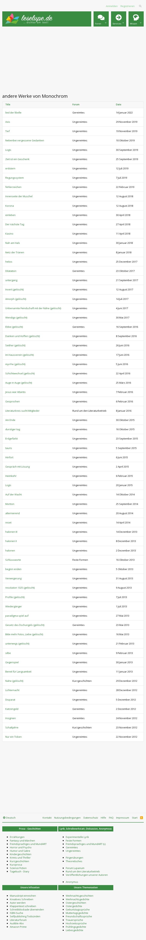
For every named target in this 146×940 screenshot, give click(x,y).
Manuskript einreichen (23, 895)
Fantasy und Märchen (22, 840)
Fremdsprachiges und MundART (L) (86, 844)
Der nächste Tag (14, 224)
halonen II (11, 541)
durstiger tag (12, 429)
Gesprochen (12, 401)
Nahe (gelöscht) (14, 681)
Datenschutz (90, 817)
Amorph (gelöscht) (15, 299)
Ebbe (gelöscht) (14, 326)
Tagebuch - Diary (19, 871)
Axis (7, 122)
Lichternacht (12, 690)
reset (8, 522)
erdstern (10, 168)
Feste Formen (73, 840)
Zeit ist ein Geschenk (17, 159)
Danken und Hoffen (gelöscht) (22, 336)
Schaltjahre (11, 727)
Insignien (10, 718)
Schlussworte (13, 559)
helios (8, 261)
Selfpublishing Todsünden (25, 916)
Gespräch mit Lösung (17, 466)
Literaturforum (18, 920)
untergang (11, 280)
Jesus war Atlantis (15, 392)
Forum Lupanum (75, 868)
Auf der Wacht (13, 494)
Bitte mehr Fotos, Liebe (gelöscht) (24, 634)
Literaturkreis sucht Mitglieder (22, 410)
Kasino (9, 233)
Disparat (10, 699)
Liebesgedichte (74, 930)
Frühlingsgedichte (76, 926)
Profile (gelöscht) (15, 597)
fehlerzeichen (13, 187)
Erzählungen (17, 837)
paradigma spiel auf (17, 615)
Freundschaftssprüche (79, 916)
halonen (10, 550)
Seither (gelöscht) (15, 345)
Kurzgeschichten (19, 861)
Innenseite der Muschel (19, 196)
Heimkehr (11, 476)
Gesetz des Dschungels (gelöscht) (24, 625)
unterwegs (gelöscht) (17, 643)
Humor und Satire (20, 850)
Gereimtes (72, 847)
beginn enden (13, 569)
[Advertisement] (73, 59)
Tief (7, 131)
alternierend (12, 513)
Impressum (122, 817)
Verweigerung (13, 578)
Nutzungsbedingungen (67, 817)
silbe (8, 653)
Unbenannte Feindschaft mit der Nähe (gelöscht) (33, 308)
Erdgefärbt (11, 438)
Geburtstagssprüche (78, 909)
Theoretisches (74, 861)
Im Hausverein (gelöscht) (19, 355)
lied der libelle (13, 112)
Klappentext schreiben (23, 906)
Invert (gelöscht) (14, 289)
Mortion (9, 504)
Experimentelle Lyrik (77, 837)
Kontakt (47, 817)
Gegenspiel (12, 662)
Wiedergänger (13, 606)
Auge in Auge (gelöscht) (18, 382)
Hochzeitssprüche (76, 923)
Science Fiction (18, 868)
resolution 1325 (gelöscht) (20, 587)
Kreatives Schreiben (21, 899)
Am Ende (10, 420)
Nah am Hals (12, 243)
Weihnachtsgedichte (77, 899)
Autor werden (18, 902)
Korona (9, 205)
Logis (8, 150)
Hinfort (9, 457)
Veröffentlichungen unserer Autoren (87, 875)
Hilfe (103, 817)
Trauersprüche (74, 920)
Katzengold (11, 709)
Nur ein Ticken (13, 736)
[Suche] (140, 6)
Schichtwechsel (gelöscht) (20, 373)
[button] (101, 19)
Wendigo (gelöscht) (16, 317)
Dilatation (10, 271)
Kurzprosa (16, 864)
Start (134, 817)
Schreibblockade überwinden (27, 909)
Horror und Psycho (21, 847)
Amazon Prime (18, 926)
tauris (8, 448)
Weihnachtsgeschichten (79, 895)
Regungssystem (14, 177)
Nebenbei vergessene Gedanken (24, 140)
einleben (10, 215)
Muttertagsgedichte (77, 913)
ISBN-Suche (16, 913)
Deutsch (11, 817)
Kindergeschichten (20, 854)
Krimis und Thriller (20, 857)
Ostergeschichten (76, 902)
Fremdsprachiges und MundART (28, 844)
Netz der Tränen (14, 252)
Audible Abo (17, 923)
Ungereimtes (73, 850)
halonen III (11, 531)
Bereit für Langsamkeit (18, 671)
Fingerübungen (74, 857)
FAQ (111, 817)
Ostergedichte (74, 906)
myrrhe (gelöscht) (15, 364)
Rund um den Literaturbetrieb (83, 871)
